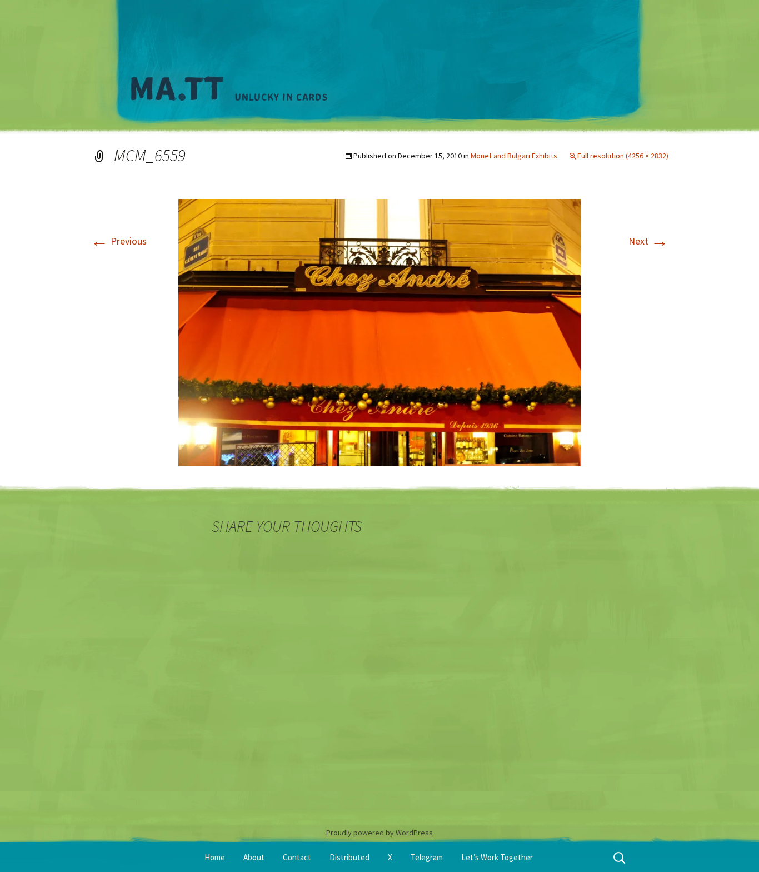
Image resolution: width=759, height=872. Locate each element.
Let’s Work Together (497, 857)
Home (214, 857)
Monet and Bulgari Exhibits (514, 156)
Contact (297, 857)
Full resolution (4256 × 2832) (622, 156)
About (253, 857)
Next (648, 241)
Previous (119, 241)
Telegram (427, 857)
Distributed (349, 857)
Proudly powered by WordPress (379, 833)
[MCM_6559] (379, 331)
